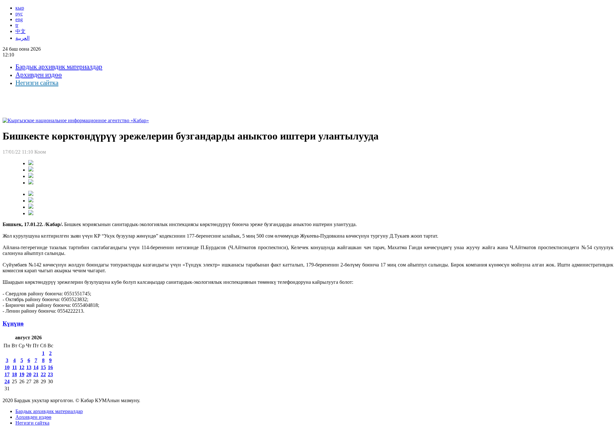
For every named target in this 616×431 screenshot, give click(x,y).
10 (7, 367)
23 (50, 374)
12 (21, 367)
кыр (19, 8)
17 (7, 374)
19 (21, 374)
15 (43, 367)
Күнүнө (13, 323)
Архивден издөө (38, 75)
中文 (20, 31)
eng (19, 19)
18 (14, 374)
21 (35, 374)
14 (35, 367)
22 (43, 374)
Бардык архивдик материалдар (58, 67)
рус (19, 13)
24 (7, 381)
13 (28, 367)
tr (16, 25)
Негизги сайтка (36, 83)
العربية (22, 38)
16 (50, 367)
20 (28, 374)
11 (14, 367)
